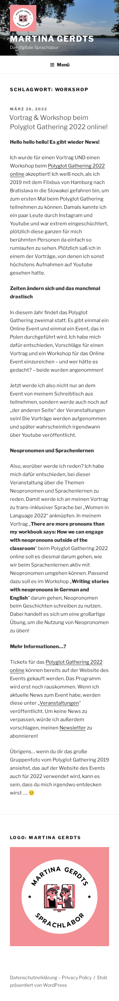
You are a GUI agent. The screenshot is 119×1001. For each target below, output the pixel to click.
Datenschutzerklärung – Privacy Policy (51, 977)
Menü (63, 64)
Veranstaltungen (59, 703)
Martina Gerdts (52, 39)
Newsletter (73, 728)
